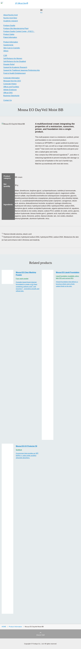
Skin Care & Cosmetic (11, 48)
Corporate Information (11, 78)
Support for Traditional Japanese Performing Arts (21, 70)
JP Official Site (20, 3)
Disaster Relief (8, 64)
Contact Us (7, 100)
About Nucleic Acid (10, 15)
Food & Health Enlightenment (14, 73)
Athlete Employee (10, 90)
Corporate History (10, 84)
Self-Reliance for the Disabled (14, 61)
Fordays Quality (9, 25)
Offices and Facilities (11, 87)
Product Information (10, 42)
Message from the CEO (12, 81)
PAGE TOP (40, 635)
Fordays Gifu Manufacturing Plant (15, 28)
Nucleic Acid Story (10, 18)
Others (5, 51)
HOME (4, 626)
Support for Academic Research (15, 67)
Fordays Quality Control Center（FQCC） (19, 31)
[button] (41, 11)
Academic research (10, 21)
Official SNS (8, 93)
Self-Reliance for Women (12, 58)
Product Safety (8, 34)
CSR (5, 55)
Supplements (8, 45)
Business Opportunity (11, 96)
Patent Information (10, 37)
